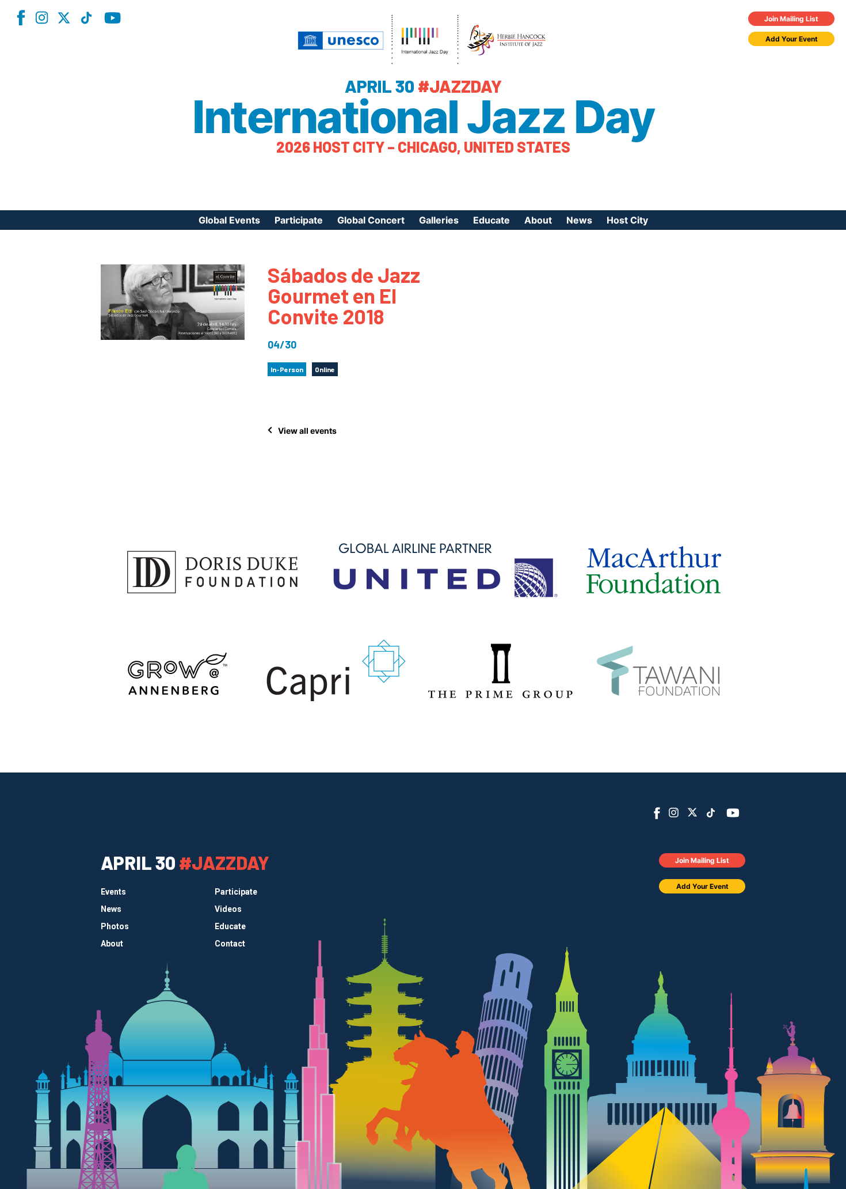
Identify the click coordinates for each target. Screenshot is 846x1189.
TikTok (86, 17)
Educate (491, 220)
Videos (228, 909)
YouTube (112, 17)
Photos (115, 926)
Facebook (21, 17)
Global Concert (371, 220)
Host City (627, 220)
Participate (299, 220)
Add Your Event (791, 39)
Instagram (41, 17)
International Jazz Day (423, 116)
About (538, 220)
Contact (230, 943)
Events (113, 891)
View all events (307, 431)
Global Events (229, 220)
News (579, 220)
